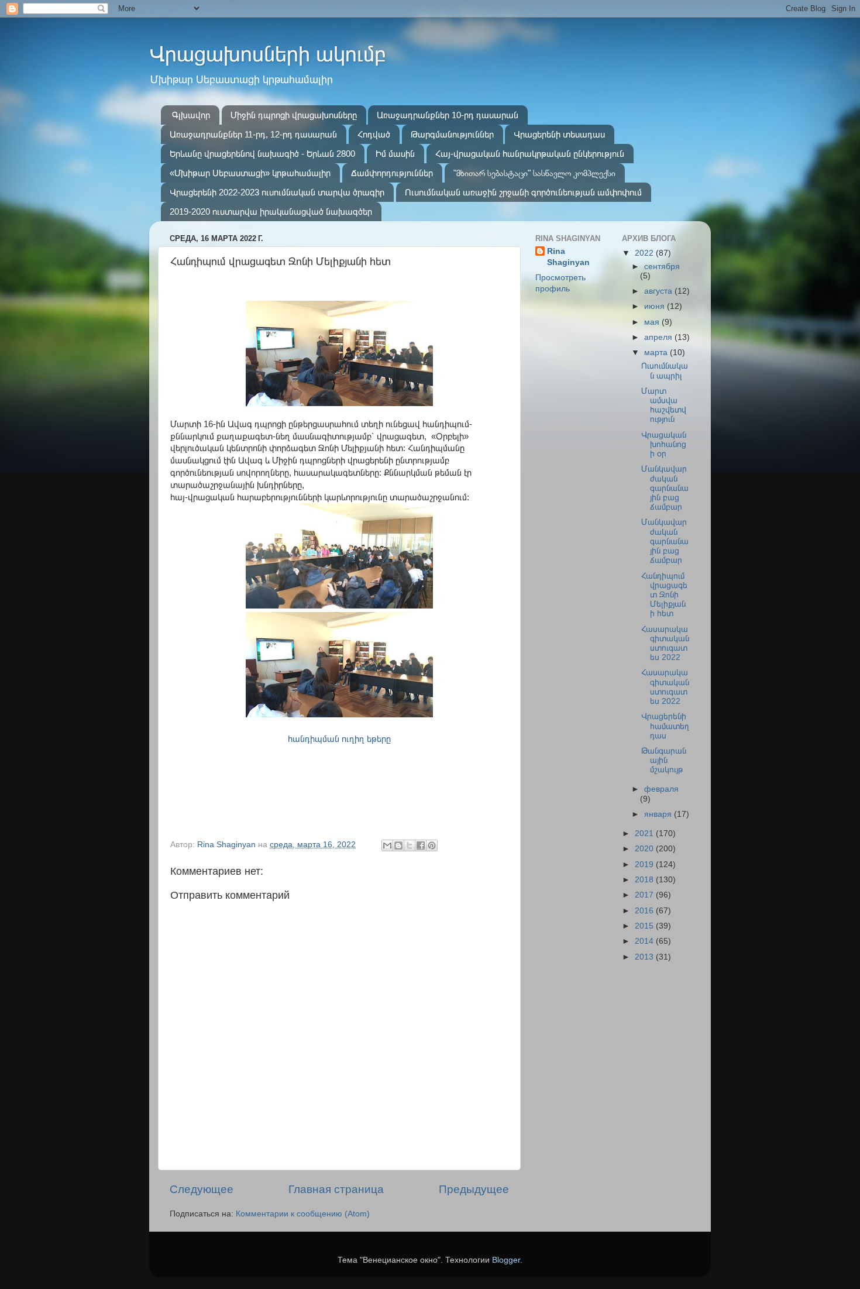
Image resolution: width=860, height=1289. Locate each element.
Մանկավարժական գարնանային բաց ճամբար (665, 488)
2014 (645, 941)
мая (653, 322)
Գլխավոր (191, 115)
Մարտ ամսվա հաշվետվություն (663, 405)
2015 (645, 926)
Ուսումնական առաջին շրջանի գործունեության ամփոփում (523, 192)
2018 (645, 879)
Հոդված (373, 134)
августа (659, 291)
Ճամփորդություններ (392, 173)
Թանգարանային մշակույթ (663, 760)
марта (657, 352)
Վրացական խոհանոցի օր (663, 444)
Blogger (506, 1260)
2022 (645, 253)
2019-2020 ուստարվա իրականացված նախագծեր (271, 211)
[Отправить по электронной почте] (387, 845)
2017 (645, 895)
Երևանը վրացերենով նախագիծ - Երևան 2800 (262, 154)
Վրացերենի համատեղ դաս (665, 726)
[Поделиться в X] (409, 845)
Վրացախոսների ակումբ (267, 54)
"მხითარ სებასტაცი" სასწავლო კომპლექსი (534, 173)
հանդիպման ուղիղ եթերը (339, 739)
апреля (659, 337)
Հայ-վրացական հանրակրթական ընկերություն (529, 154)
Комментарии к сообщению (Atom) (303, 1213)
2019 (645, 864)
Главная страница (336, 1189)
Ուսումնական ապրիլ (664, 371)
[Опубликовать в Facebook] (420, 845)
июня (655, 306)
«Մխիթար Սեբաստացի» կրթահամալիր (250, 173)
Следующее (201, 1189)
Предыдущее (474, 1189)
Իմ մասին (395, 154)
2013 (645, 957)
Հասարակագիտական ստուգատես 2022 (665, 643)
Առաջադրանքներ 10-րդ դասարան (447, 115)
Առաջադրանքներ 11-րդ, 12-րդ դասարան (253, 134)
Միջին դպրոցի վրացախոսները (294, 115)
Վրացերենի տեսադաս (559, 134)
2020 (645, 848)
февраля (661, 789)
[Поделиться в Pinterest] (432, 845)
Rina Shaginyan (568, 257)
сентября (662, 266)
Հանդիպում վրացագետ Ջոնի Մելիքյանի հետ (664, 595)
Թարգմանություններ (452, 134)
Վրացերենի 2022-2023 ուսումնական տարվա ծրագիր (277, 192)
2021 (645, 833)
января (659, 814)
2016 (645, 910)
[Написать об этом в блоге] (398, 845)
